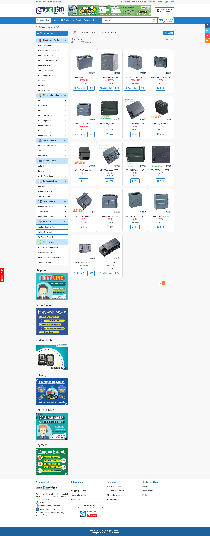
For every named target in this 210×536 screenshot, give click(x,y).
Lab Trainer (42, 156)
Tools (40, 151)
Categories (44, 20)
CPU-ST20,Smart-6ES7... (84, 170)
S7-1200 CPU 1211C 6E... (109, 216)
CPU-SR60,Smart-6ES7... (109, 170)
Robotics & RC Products (47, 65)
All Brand (77, 20)
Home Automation (45, 186)
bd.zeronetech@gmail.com (163, 2)
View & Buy (83, 56)
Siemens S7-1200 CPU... (84, 78)
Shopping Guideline (78, 491)
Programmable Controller (48, 60)
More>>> (49, 499)
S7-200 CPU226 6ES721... (109, 263)
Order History (147, 491)
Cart (50, 2)
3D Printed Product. (45, 237)
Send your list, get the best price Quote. (97, 32)
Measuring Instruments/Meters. (50, 257)
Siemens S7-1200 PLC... (135, 78)
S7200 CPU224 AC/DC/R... (161, 78)
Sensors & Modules (45, 70)
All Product (65, 20)
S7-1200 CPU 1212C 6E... (109, 78)
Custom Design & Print (46, 227)
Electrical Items (44, 131)
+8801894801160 (137, 2)
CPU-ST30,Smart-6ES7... (160, 124)
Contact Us (75, 499)
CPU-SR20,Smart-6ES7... (84, 216)
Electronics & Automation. (48, 247)
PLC (39, 101)
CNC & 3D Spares (44, 90)
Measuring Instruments (47, 146)
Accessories (43, 212)
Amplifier (41, 80)
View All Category (45, 262)
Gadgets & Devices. (45, 191)
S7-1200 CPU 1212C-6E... (161, 216)
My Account (57, 2)
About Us (74, 487)
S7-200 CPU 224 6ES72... (84, 263)
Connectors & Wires (45, 207)
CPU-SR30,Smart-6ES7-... (161, 170)
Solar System (43, 166)
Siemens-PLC (53, 27)
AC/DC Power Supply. (46, 176)
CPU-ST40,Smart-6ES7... (135, 124)
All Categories (112, 499)
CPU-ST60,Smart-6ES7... (109, 124)
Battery (41, 171)
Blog (95, 20)
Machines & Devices (45, 217)
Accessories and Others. (47, 252)
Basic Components (45, 45)
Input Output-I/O (44, 121)
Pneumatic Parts (44, 135)
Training (87, 20)
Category (42, 27)
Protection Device (45, 116)
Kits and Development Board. (49, 50)
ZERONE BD (93, 531)
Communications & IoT (47, 55)
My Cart (145, 495)
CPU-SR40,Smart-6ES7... (135, 170)
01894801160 (45, 502)
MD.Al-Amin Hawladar (110, 533)
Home (55, 20)
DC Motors (42, 85)
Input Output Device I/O (47, 75)
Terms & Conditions (78, 495)
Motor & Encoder (44, 126)
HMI (39, 111)
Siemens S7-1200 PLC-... (84, 124)
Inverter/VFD (43, 106)
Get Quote (168, 33)
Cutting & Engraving (45, 232)
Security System (44, 196)
